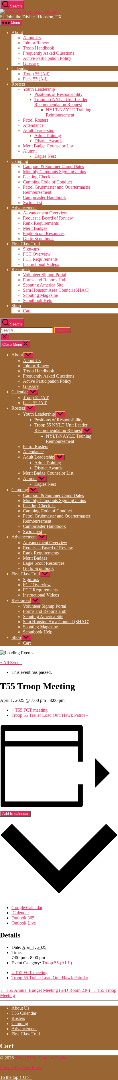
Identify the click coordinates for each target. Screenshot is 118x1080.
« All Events (11, 662)
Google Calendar (26, 907)
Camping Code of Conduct (47, 181)
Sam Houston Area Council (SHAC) (56, 290)
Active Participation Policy (47, 58)
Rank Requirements (41, 223)
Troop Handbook (38, 48)
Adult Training (47, 135)
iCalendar (20, 912)
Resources (20, 269)
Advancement (24, 207)
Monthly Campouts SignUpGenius (54, 171)
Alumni (30, 151)
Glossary (31, 63)
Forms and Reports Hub (44, 279)
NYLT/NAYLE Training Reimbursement (68, 112)
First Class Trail (25, 243)
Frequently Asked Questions (48, 53)
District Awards (48, 140)
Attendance (33, 125)
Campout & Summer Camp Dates (53, 166)
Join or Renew (36, 42)
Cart (27, 310)
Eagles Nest (45, 156)
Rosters (18, 84)
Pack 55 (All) (35, 78)
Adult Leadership (38, 130)
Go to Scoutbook (38, 238)
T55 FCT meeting (29, 710)
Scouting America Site (43, 285)
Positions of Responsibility (58, 94)
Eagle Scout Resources (43, 233)
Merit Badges (35, 228)
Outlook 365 (22, 917)
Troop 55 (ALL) (57, 962)
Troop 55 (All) (36, 73)
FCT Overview (37, 254)
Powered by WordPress (21, 1067)
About (17, 32)
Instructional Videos (41, 264)
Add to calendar (15, 814)
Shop (16, 305)
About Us (32, 37)
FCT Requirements (40, 259)
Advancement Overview (45, 212)
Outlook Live (23, 923)
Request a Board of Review (48, 218)
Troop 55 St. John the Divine (41, 1057)
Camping (19, 161)
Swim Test (32, 202)
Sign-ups (31, 248)
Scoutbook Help (37, 300)
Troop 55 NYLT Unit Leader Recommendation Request (60, 102)
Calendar (19, 68)
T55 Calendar (23, 1013)
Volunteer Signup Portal (44, 274)
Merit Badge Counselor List (48, 145)
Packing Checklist (39, 176)
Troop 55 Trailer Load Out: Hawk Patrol (49, 715)
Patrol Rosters (35, 120)
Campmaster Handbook (44, 197)
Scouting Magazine (40, 295)
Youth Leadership (39, 89)
